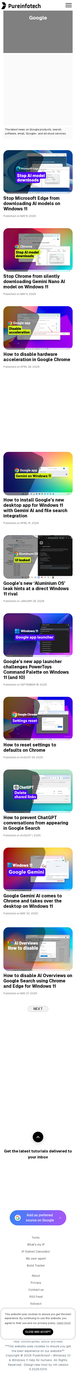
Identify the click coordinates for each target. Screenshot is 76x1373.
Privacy (36, 1283)
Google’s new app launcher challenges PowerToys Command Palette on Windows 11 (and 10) (36, 669)
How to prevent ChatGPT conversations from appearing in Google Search (35, 823)
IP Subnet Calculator (36, 1251)
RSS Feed (36, 1297)
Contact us (36, 1290)
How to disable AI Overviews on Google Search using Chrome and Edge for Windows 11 (37, 981)
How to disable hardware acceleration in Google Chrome (36, 356)
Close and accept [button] (38, 1331)
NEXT (38, 1009)
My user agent (36, 1258)
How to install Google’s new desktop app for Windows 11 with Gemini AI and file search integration (35, 508)
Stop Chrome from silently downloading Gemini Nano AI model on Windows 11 (34, 281)
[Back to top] (38, 1137)
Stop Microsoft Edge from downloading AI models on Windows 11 (31, 203)
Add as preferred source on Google (40, 1217)
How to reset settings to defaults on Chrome (29, 747)
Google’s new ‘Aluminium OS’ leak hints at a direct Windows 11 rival (36, 588)
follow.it (36, 1304)
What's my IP (36, 1244)
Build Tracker (36, 1265)
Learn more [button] (64, 1323)
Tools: (35, 1237)
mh (55, 1365)
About (36, 1276)
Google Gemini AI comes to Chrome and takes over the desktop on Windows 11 (32, 901)
